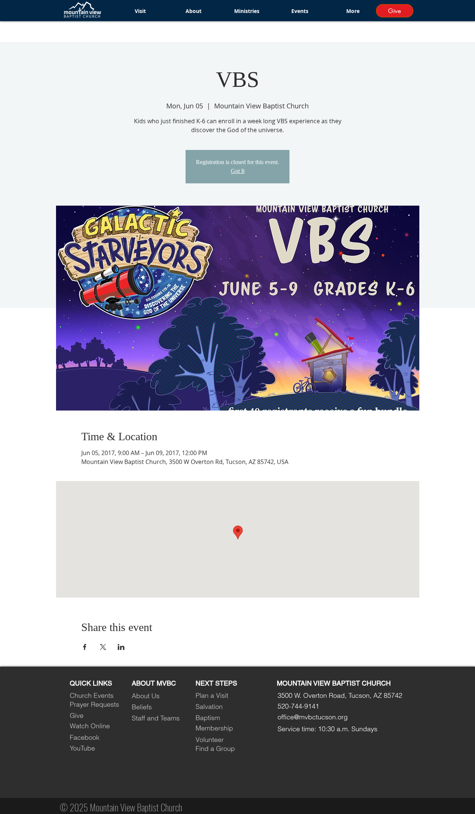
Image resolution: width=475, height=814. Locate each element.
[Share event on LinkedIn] (121, 647)
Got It (238, 171)
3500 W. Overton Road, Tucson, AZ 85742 (340, 695)
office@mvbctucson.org (313, 717)
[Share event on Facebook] (84, 647)
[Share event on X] (103, 647)
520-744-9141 (298, 706)
